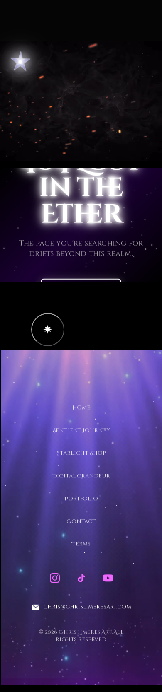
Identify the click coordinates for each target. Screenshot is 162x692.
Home (81, 408)
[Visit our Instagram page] (54, 578)
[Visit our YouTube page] (107, 578)
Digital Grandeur (81, 476)
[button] (47, 329)
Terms (81, 544)
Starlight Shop (81, 453)
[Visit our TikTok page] (81, 578)
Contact (81, 521)
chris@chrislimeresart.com (87, 607)
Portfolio (81, 498)
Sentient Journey (81, 430)
